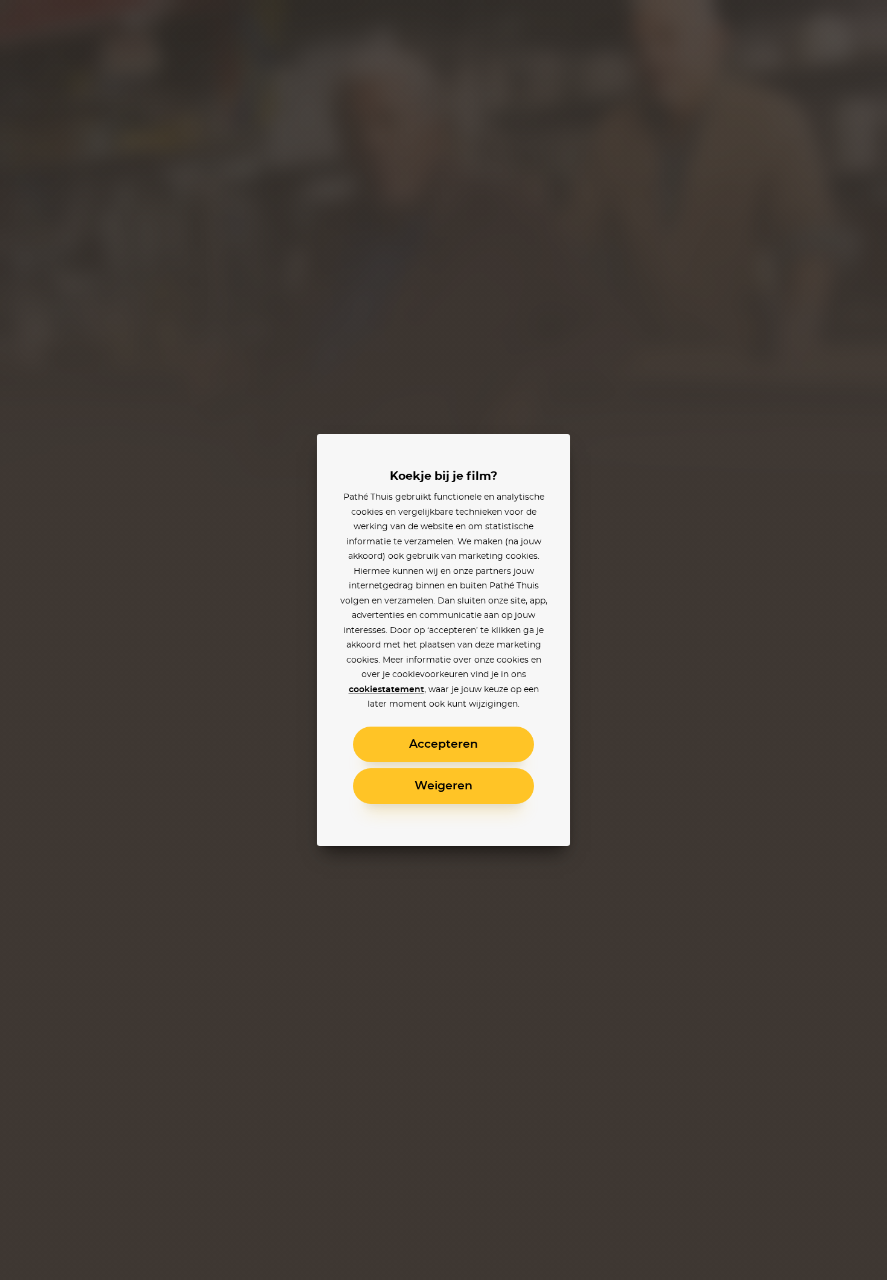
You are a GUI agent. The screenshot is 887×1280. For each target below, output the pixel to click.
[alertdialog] (443, 640)
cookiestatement (386, 690)
